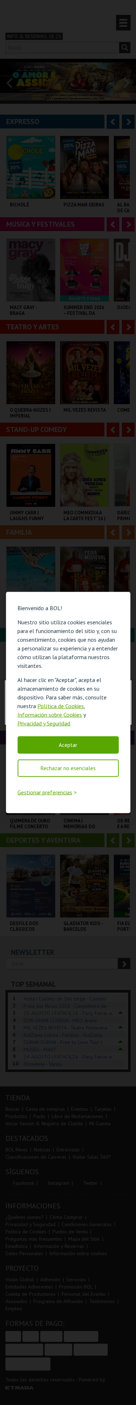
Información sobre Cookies (49, 714)
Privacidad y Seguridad (43, 723)
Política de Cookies (60, 705)
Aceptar (68, 744)
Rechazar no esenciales (68, 767)
